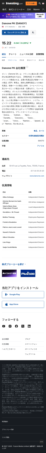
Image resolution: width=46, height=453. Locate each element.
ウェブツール (30, 354)
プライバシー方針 (8, 429)
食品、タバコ (39, 131)
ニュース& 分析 (26, 54)
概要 (3, 60)
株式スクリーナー (17, 9)
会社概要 (5, 339)
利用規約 (5, 421)
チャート (13, 54)
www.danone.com (37, 176)
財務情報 (40, 54)
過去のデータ (31, 60)
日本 (29, 9)
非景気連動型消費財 (36, 136)
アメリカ (40, 146)
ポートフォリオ (31, 349)
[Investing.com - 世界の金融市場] (14, 3)
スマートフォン (31, 344)
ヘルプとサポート (9, 349)
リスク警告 (5, 437)
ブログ (27, 339)
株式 (4, 9)
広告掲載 (5, 344)
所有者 (22, 60)
